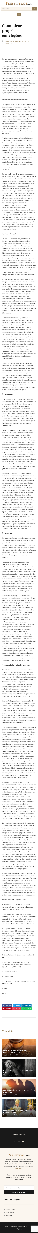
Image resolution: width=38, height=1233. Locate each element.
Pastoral (29, 41)
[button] (19, 14)
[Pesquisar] (34, 8)
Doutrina (18, 41)
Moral (24, 41)
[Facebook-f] (15, 1141)
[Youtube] (23, 1141)
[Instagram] (19, 1141)
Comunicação (9, 41)
